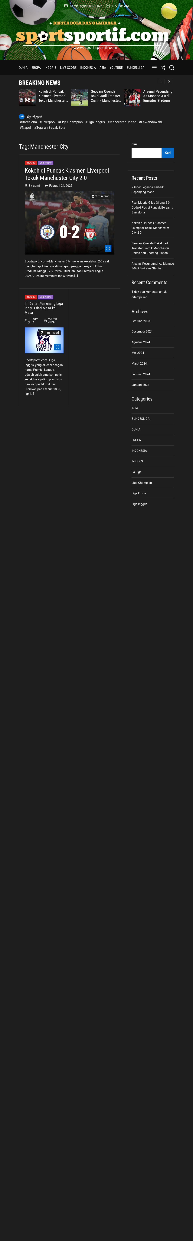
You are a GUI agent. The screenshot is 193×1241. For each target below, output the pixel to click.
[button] (169, 81)
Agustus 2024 (141, 342)
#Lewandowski (150, 122)
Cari (134, 144)
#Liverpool (48, 122)
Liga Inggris (45, 162)
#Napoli (26, 127)
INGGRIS (50, 68)
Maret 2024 (139, 363)
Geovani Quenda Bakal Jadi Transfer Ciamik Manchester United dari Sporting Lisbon (106, 100)
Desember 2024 (142, 331)
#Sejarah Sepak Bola (49, 127)
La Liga (137, 472)
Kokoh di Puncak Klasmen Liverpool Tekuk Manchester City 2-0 (52, 98)
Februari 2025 (141, 321)
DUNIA (23, 68)
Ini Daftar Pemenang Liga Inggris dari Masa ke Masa (44, 308)
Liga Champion (142, 483)
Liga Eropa (139, 493)
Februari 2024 (141, 374)
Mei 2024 (138, 353)
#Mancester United (122, 122)
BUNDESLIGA (135, 68)
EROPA (36, 68)
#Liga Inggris (95, 122)
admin (37, 185)
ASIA (103, 68)
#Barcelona (29, 122)
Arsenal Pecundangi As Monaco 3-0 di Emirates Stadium (158, 96)
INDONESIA (88, 68)
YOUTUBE (116, 68)
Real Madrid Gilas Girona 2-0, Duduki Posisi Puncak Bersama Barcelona (152, 207)
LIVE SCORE (68, 68)
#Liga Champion (70, 122)
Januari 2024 (140, 385)
